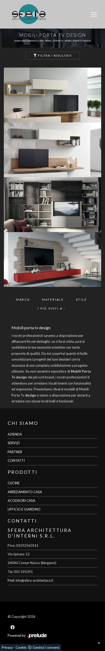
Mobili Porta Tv (54, 41)
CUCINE (14, 483)
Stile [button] (81, 299)
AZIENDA (15, 434)
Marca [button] (23, 299)
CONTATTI (16, 460)
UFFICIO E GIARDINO (24, 509)
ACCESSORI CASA (21, 501)
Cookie (21, 647)
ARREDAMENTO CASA (25, 492)
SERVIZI (14, 443)
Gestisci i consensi (46, 647)
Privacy (7, 647)
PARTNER (15, 452)
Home (17, 41)
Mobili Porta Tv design (78, 41)
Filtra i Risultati (54, 55)
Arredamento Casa (32, 41)
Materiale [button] (53, 299)
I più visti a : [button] (51, 308)
